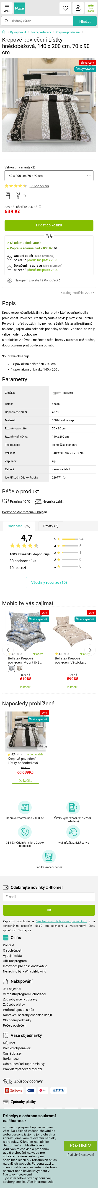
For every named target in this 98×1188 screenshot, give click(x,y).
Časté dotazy (12, 1053)
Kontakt (8, 945)
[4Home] (5, 32)
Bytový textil (18, 32)
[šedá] (11, 668)
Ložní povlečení (41, 32)
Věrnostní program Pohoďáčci (24, 994)
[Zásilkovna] (13, 1090)
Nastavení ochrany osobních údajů (27, 1015)
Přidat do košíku (49, 225)
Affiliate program (15, 961)
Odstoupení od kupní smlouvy (24, 1064)
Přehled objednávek (17, 1048)
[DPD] (43, 1090)
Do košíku (25, 687)
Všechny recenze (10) (49, 582)
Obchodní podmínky (17, 1020)
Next (90, 650)
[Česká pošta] (31, 1090)
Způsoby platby (14, 1004)
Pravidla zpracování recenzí (22, 1069)
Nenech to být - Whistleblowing (24, 971)
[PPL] (58, 1090)
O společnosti (12, 950)
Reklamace (10, 1058)
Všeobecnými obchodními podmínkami (61, 921)
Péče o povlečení (14, 1025)
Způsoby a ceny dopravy (20, 999)
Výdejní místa (12, 955)
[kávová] (19, 668)
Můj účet (9, 1043)
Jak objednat (12, 989)
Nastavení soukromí (17, 1174)
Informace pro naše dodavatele (25, 966)
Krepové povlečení (68, 32)
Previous (8, 650)
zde (51, 1181)
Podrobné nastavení (80, 1154)
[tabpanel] (49, 105)
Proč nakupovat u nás (18, 1010)
